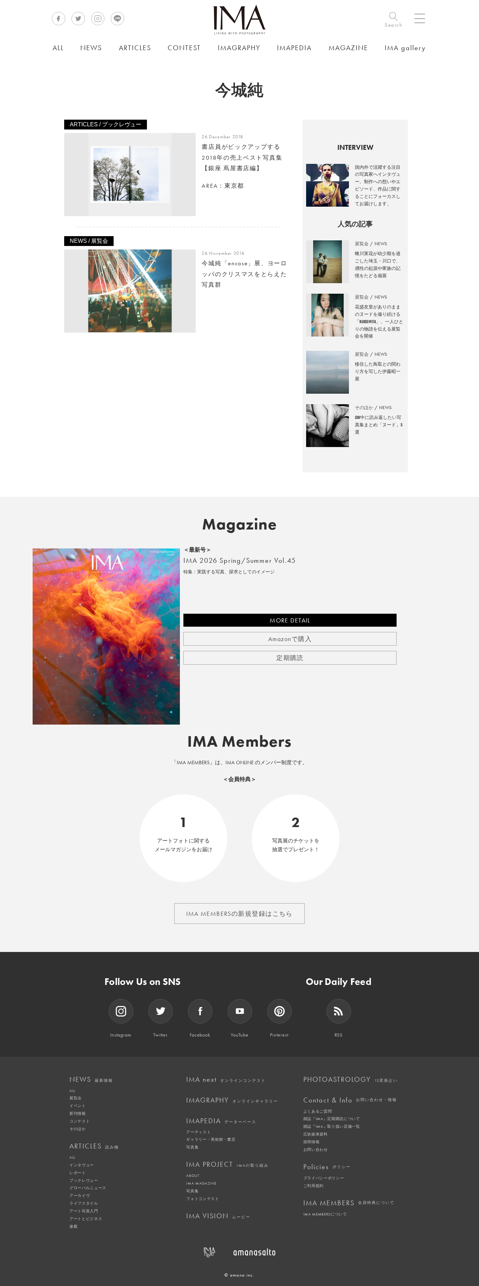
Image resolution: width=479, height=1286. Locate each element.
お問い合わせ (315, 1149)
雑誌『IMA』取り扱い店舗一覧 (331, 1126)
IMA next (226, 1079)
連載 (73, 1226)
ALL (72, 1090)
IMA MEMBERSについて (325, 1214)
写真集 (192, 1147)
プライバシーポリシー (323, 1177)
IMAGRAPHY (232, 1100)
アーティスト (198, 1132)
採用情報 (311, 1141)
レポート (77, 1172)
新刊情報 (77, 1113)
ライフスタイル (83, 1203)
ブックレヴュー (83, 1180)
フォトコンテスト (202, 1198)
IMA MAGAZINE (201, 1183)
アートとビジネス (85, 1218)
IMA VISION (218, 1215)
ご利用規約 (313, 1185)
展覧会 (75, 1097)
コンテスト (79, 1121)
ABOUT (192, 1175)
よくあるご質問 (317, 1111)
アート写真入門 (83, 1210)
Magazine (239, 524)
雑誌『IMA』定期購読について (331, 1118)
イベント (77, 1105)
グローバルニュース (87, 1187)
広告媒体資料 (315, 1134)
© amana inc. (239, 1275)
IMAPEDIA (221, 1120)
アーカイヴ (79, 1195)
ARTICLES (94, 1146)
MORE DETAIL (290, 620)
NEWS (91, 1079)
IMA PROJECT (227, 1164)
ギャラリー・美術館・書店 (210, 1139)
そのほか (77, 1128)
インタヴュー (81, 1164)
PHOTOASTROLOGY (350, 1079)
